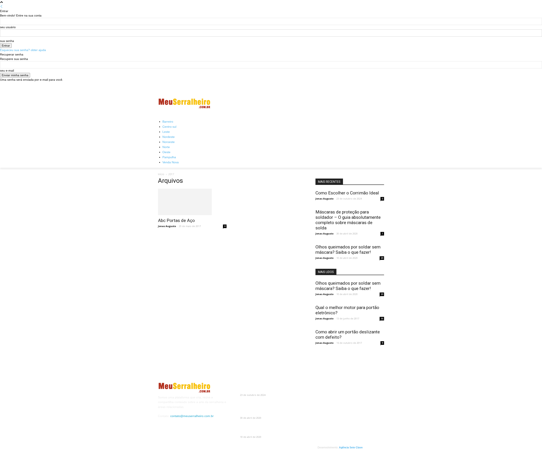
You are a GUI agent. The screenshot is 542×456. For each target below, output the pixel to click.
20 (382, 257)
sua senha (7, 41)
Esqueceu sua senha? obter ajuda (23, 50)
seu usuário (8, 27)
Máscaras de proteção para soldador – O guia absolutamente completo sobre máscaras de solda (348, 219)
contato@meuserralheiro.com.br (192, 416)
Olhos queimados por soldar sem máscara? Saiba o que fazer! (347, 249)
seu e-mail (7, 70)
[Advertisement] (303, 103)
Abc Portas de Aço (176, 220)
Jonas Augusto (167, 226)
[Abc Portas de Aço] (192, 202)
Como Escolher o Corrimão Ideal (347, 192)
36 (382, 318)
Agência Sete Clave (351, 447)
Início (161, 174)
